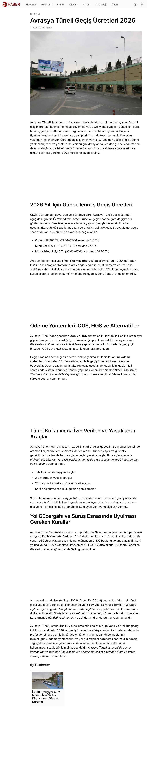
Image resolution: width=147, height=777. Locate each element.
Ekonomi (46, 4)
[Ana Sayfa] (11, 4)
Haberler (31, 4)
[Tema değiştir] (135, 4)
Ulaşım (73, 4)
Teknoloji (100, 4)
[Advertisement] (15, 56)
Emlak (60, 4)
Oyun (114, 4)
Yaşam (86, 4)
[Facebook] (142, 4)
